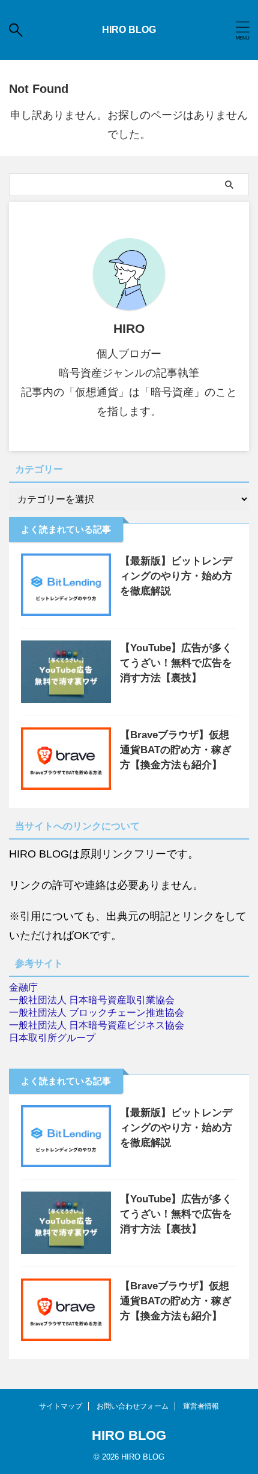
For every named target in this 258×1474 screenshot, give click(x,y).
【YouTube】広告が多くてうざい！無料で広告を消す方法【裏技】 (176, 663)
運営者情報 (201, 1406)
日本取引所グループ (52, 1038)
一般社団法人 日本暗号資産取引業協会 (92, 1000)
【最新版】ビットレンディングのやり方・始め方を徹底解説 (176, 576)
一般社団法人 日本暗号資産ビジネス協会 (96, 1025)
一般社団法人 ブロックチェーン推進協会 (96, 1012)
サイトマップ (60, 1406)
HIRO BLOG (129, 30)
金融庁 (23, 987)
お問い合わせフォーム (133, 1406)
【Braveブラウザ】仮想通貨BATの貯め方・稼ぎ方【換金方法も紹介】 (176, 750)
